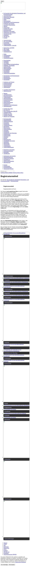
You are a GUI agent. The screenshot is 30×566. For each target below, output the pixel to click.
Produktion (6, 35)
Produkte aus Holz (7, 113)
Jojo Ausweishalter (7, 41)
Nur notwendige (4, 564)
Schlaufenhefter (7, 55)
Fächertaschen (6, 101)
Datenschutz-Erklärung (20, 562)
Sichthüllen (6, 61)
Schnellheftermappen (8, 58)
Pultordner (5, 137)
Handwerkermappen (8, 102)
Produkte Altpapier (7, 115)
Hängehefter (6, 126)
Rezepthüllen (6, 70)
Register (5, 138)
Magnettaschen (6, 162)
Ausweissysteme (7, 15)
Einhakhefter (6, 124)
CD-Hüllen (6, 63)
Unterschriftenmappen (8, 147)
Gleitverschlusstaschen (8, 161)
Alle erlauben (12, 564)
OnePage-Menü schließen (6, 172)
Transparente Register (8, 168)
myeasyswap (6, 27)
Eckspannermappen (8, 99)
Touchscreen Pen (7, 34)
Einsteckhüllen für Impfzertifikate (11, 64)
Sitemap (5, 543)
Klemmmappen (7, 78)
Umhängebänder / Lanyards (9, 45)
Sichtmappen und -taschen (9, 32)
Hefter (4, 19)
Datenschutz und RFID (8, 17)
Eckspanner (6, 122)
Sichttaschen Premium (8, 158)
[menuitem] (16, 16)
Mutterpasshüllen (7, 68)
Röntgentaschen (7, 139)
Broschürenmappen (7, 96)
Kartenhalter (6, 42)
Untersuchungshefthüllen (9, 73)
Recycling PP (6, 110)
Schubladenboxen (7, 51)
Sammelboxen (6, 159)
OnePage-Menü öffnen (18, 172)
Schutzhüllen (6, 72)
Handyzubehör (6, 18)
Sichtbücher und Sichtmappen (10, 105)
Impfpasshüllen (6, 66)
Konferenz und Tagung (8, 23)
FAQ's (4, 549)
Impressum (6, 546)
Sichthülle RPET (7, 112)
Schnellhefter (6, 56)
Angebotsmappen (7, 94)
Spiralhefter (6, 142)
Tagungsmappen (7, 86)
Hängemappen (6, 128)
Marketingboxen (7, 91)
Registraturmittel (7, 30)
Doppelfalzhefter (7, 120)
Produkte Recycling (8, 28)
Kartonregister (6, 166)
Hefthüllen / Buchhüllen (9, 65)
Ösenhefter (6, 130)
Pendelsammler (6, 135)
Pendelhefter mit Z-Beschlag (10, 133)
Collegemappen (7, 97)
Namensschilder (7, 44)
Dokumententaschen (8, 157)
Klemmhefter (6, 79)
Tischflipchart (6, 153)
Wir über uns (6, 36)
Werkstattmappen (7, 106)
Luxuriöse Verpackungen (9, 25)
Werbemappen (6, 87)
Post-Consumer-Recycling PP (10, 111)
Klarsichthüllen (6, 21)
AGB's (5, 544)
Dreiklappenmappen (8, 121)
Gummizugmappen (7, 125)
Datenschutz (6, 548)
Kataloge (5, 550)
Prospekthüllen (6, 69)
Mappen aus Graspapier (8, 116)
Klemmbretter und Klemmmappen (11, 22)
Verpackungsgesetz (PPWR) (10, 554)
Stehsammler (6, 143)
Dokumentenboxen (7, 98)
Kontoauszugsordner (8, 151)
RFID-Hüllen (6, 50)
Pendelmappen (6, 134)
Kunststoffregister (7, 167)
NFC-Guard (6, 49)
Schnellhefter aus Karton (9, 140)
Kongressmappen (7, 84)
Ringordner (6, 152)
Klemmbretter (6, 77)
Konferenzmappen (7, 83)
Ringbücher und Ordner (8, 31)
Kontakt (5, 37)
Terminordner (6, 144)
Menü (2, 1)
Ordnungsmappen (7, 129)
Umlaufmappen (7, 146)
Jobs (4, 545)
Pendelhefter (6, 131)
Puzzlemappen (6, 103)
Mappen (5, 26)
